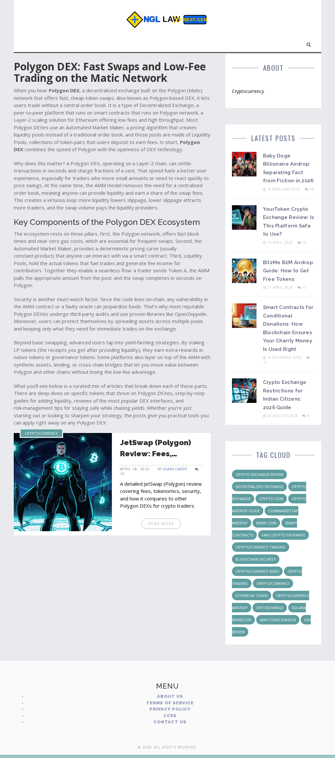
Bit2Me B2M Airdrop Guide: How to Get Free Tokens (288, 271)
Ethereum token (252, 595)
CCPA (170, 715)
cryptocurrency (273, 583)
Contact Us (169, 721)
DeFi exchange (269, 607)
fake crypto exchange (283, 534)
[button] (309, 43)
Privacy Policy (170, 709)
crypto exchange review (259, 474)
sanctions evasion (278, 619)
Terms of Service (170, 702)
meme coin (266, 522)
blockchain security (256, 559)
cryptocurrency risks (257, 571)
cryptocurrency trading (261, 547)
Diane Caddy (175, 469)
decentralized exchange (259, 486)
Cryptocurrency (41, 433)
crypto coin (271, 498)
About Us (170, 696)
